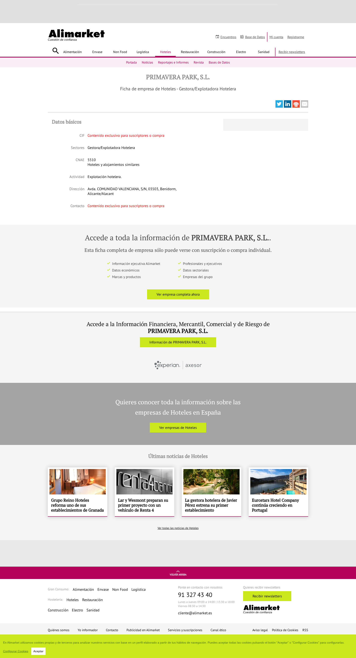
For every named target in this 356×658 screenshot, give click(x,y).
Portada (131, 62)
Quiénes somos (58, 630)
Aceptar (38, 651)
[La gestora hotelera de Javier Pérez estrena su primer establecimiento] (211, 491)
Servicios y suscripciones (185, 630)
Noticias (147, 62)
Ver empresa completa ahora (178, 294)
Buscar (55, 51)
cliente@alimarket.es (195, 613)
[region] (178, 646)
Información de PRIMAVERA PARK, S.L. (178, 342)
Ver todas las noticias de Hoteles (178, 528)
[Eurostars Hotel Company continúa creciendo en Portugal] (278, 491)
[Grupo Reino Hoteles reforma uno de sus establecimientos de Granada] (77, 491)
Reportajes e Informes (173, 62)
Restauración (190, 52)
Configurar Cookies (15, 651)
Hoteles (165, 52)
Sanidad (263, 52)
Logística (143, 52)
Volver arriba (178, 574)
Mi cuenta (276, 37)
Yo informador (88, 630)
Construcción (216, 52)
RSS (305, 630)
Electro (241, 52)
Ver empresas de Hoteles (178, 427)
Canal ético (218, 630)
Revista (199, 62)
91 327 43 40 (195, 595)
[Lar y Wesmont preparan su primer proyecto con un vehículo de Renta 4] (144, 491)
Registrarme (295, 37)
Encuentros (228, 37)
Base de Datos (255, 37)
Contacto (112, 630)
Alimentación (72, 52)
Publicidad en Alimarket (143, 630)
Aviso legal (260, 630)
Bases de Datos (219, 62)
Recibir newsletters (292, 52)
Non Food (120, 52)
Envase (97, 52)
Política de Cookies (285, 630)
